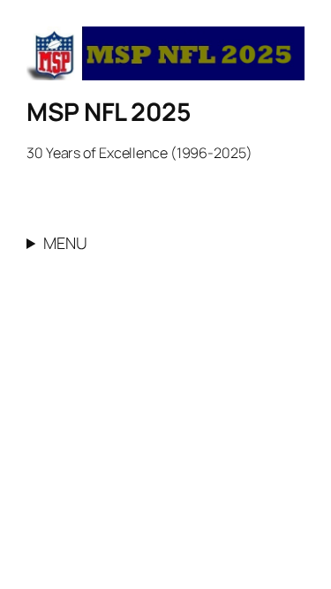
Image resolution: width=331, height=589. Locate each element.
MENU (65, 242)
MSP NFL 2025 (108, 111)
